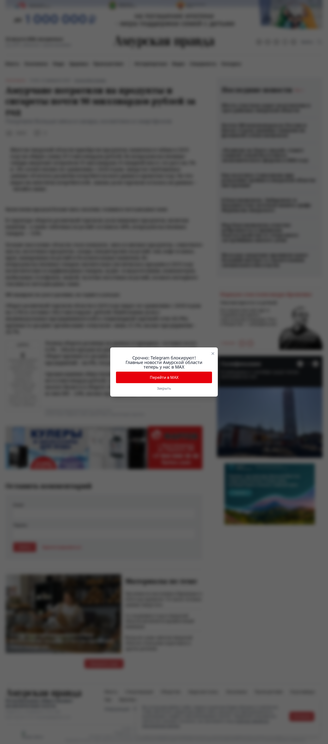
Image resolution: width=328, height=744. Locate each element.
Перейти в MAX (164, 377)
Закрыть (164, 388)
